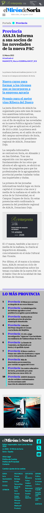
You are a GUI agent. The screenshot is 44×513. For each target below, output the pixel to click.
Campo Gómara (17, 497)
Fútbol (27, 481)
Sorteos (38, 504)
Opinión (5, 490)
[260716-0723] (22, 412)
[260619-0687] (22, 225)
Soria (4, 474)
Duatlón (28, 494)
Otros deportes (28, 497)
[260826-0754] (22, 3)
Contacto (5, 464)
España (38, 474)
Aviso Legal (6, 457)
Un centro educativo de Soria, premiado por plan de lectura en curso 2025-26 (23, 370)
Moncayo (17, 500)
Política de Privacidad (10, 462)
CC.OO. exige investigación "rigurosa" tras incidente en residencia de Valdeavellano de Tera (24, 336)
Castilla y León (38, 489)
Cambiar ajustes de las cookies (13, 469)
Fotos (4, 486)
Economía (38, 482)
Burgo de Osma (17, 487)
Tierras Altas (18, 484)
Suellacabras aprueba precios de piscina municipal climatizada (20, 319)
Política (37, 476)
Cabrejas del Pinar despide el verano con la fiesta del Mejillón (19, 327)
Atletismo (28, 486)
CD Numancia (28, 477)
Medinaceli (17, 506)
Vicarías (17, 494)
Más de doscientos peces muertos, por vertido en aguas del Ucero (21, 362)
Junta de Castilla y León (38, 494)
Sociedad (38, 479)
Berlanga (17, 479)
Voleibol (28, 483)
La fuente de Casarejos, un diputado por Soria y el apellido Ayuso (19, 345)
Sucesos (5, 482)
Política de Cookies (9, 459)
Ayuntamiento (7, 479)
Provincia (21, 23)
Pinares (16, 476)
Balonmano (29, 488)
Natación (28, 491)
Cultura (37, 484)
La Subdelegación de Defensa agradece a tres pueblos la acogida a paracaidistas (23, 310)
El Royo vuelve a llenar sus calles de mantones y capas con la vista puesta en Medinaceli (24, 353)
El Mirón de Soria (22, 10)
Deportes (29, 474)
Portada (6, 23)
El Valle (16, 482)
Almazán (17, 503)
